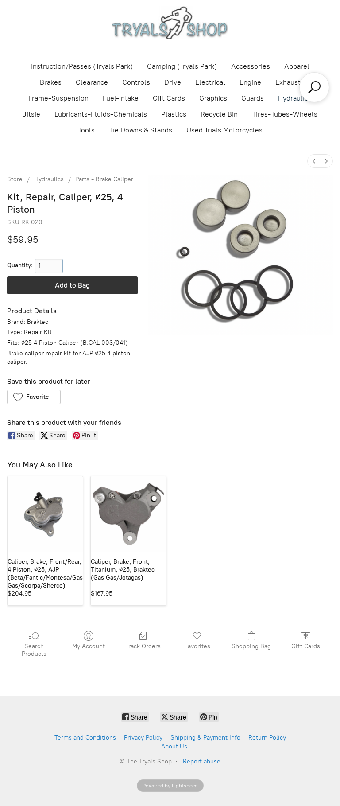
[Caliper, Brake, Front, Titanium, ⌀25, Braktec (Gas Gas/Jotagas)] (128, 514)
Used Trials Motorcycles (224, 130)
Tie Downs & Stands (140, 130)
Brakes (51, 82)
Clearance (92, 82)
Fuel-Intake (121, 98)
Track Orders (143, 646)
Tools (86, 130)
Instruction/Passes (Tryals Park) (82, 66)
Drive (172, 82)
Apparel (296, 66)
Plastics (173, 114)
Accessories (250, 66)
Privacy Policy (143, 737)
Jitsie (31, 114)
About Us (174, 746)
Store (15, 179)
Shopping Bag (251, 646)
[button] (34, 397)
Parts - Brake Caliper (104, 179)
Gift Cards (169, 98)
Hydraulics (295, 98)
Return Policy (267, 737)
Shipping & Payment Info (205, 737)
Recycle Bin (219, 114)
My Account (88, 646)
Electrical (210, 82)
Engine (250, 82)
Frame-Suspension (58, 98)
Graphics (213, 98)
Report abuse (201, 761)
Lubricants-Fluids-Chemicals (100, 114)
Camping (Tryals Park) (182, 66)
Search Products (34, 650)
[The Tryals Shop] (170, 23)
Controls (136, 82)
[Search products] (314, 87)
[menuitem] (314, 161)
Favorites (197, 646)
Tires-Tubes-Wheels (284, 114)
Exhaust (288, 82)
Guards (252, 98)
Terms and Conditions (85, 737)
